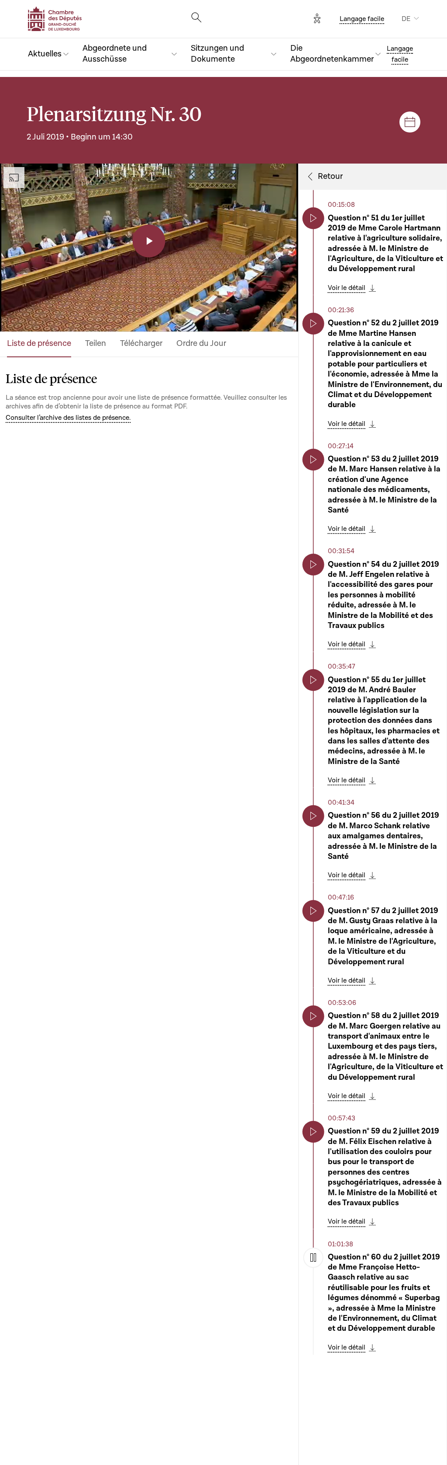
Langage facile (362, 18)
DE (406, 18)
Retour (330, 176)
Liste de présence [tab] (39, 343)
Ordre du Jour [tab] (201, 343)
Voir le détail (346, 287)
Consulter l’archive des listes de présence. (68, 417)
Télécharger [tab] (141, 343)
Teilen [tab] (95, 343)
